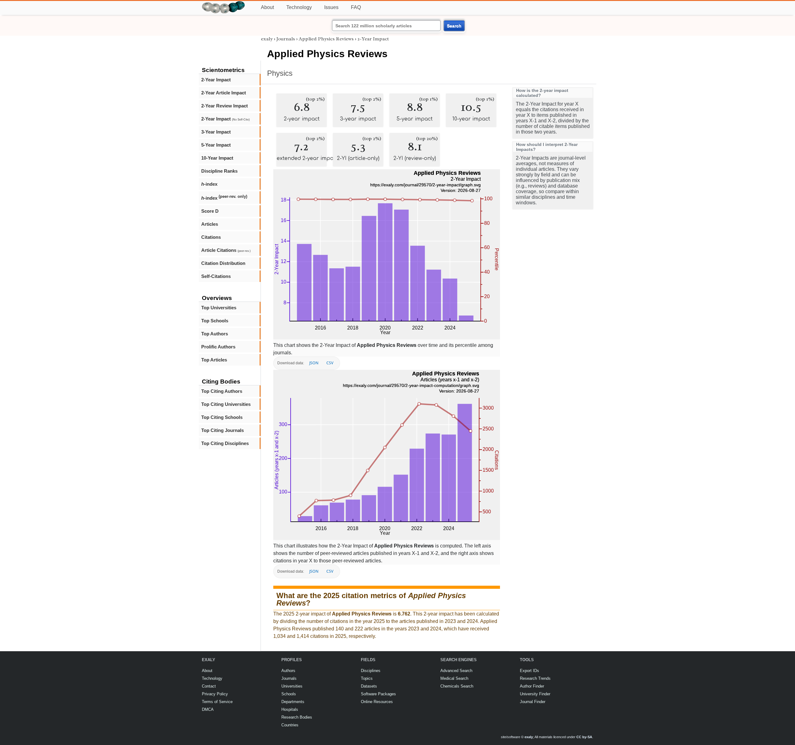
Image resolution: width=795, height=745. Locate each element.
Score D (210, 211)
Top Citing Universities (226, 404)
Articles (209, 224)
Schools (288, 694)
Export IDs (529, 670)
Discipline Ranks (219, 171)
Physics (280, 73)
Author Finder (532, 686)
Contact (209, 686)
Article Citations (226, 250)
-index (209, 184)
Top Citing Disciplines (225, 443)
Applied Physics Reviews (326, 39)
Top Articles (214, 359)
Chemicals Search (456, 686)
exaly (267, 39)
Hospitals (289, 709)
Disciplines (370, 670)
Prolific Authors (218, 346)
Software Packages (378, 694)
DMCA (208, 709)
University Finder (535, 694)
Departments (292, 701)
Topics (367, 678)
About (267, 7)
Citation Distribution (223, 263)
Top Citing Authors (221, 391)
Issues (331, 7)
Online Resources (377, 701)
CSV (329, 363)
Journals (285, 39)
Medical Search (454, 678)
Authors (288, 670)
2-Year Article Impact (223, 92)
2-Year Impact (216, 79)
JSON (313, 363)
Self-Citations (216, 276)
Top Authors (214, 333)
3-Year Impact (216, 131)
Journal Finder (532, 701)
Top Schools (214, 320)
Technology (299, 7)
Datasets (369, 686)
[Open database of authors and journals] (223, 3)
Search (454, 25)
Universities (291, 686)
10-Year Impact (217, 158)
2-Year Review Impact (224, 105)
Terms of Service (217, 701)
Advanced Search (456, 670)
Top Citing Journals (222, 430)
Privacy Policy (215, 694)
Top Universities (218, 307)
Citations (211, 237)
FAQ (356, 7)
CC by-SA (584, 737)
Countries (289, 725)
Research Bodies (296, 717)
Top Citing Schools (222, 417)
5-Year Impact (216, 145)
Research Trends (535, 678)
